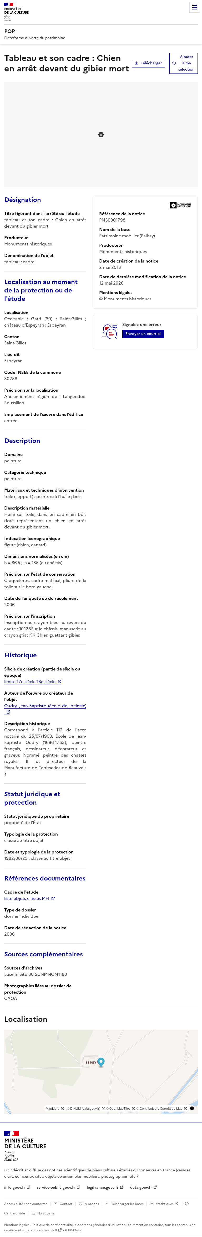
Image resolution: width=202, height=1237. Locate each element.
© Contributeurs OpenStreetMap (160, 1108)
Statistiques (164, 1204)
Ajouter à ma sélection (186, 63)
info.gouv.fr (14, 1187)
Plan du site (45, 1213)
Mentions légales (16, 1225)
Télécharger (151, 63)
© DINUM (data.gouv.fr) (83, 1108)
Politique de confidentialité (52, 1225)
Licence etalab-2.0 (43, 1230)
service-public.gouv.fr (56, 1187)
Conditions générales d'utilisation (100, 1225)
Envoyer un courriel (143, 334)
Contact (66, 1204)
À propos (92, 1204)
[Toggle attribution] (192, 1108)
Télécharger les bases (127, 1204)
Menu (194, 7)
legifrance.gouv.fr (103, 1187)
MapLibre (52, 1108)
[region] (101, 1072)
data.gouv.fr (141, 1187)
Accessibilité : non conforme (25, 1204)
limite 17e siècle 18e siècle (29, 681)
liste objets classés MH (26, 898)
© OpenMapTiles (118, 1108)
